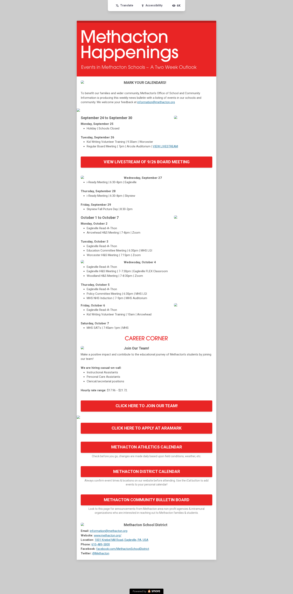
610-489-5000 (100, 544)
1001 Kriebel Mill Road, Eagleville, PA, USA (121, 540)
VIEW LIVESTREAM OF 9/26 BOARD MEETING (147, 162)
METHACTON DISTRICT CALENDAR (146, 471)
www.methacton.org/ (107, 535)
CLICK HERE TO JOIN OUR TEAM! (147, 405)
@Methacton (100, 553)
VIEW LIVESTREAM (165, 146)
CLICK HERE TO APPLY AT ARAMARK (147, 428)
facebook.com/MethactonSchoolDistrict (122, 549)
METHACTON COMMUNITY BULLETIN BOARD (146, 499)
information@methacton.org (156, 102)
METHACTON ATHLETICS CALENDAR (146, 447)
